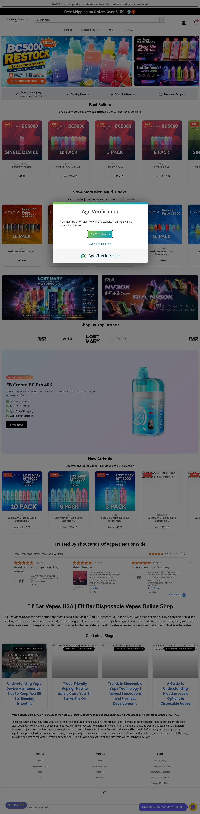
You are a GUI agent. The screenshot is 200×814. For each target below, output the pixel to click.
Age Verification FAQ (100, 243)
